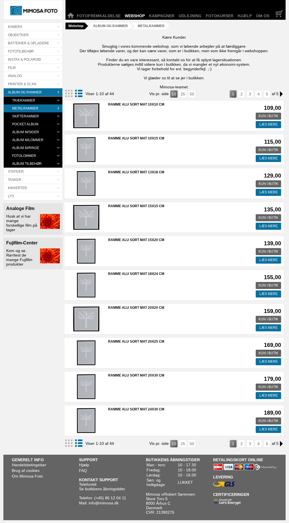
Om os (262, 16)
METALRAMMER (25, 108)
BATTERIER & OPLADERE (28, 43)
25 (183, 94)
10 (174, 94)
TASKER (14, 180)
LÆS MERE (268, 124)
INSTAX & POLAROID (24, 60)
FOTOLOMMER (24, 156)
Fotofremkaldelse (99, 16)
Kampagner (161, 16)
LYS (11, 196)
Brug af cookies (26, 470)
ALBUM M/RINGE (25, 148)
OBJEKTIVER (18, 35)
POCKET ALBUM (25, 124)
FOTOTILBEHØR (21, 51)
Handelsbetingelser (29, 465)
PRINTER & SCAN (22, 84)
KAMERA (15, 27)
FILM (12, 68)
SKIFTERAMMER (25, 116)
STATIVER (16, 172)
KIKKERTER (17, 188)
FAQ (83, 470)
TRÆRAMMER (23, 100)
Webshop (135, 16)
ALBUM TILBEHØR (27, 164)
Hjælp (245, 16)
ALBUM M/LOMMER (27, 140)
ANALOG (15, 76)
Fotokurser (219, 16)
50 (192, 94)
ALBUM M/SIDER (25, 132)
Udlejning (190, 16)
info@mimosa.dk (104, 503)
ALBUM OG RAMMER (25, 92)
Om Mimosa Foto (27, 476)
